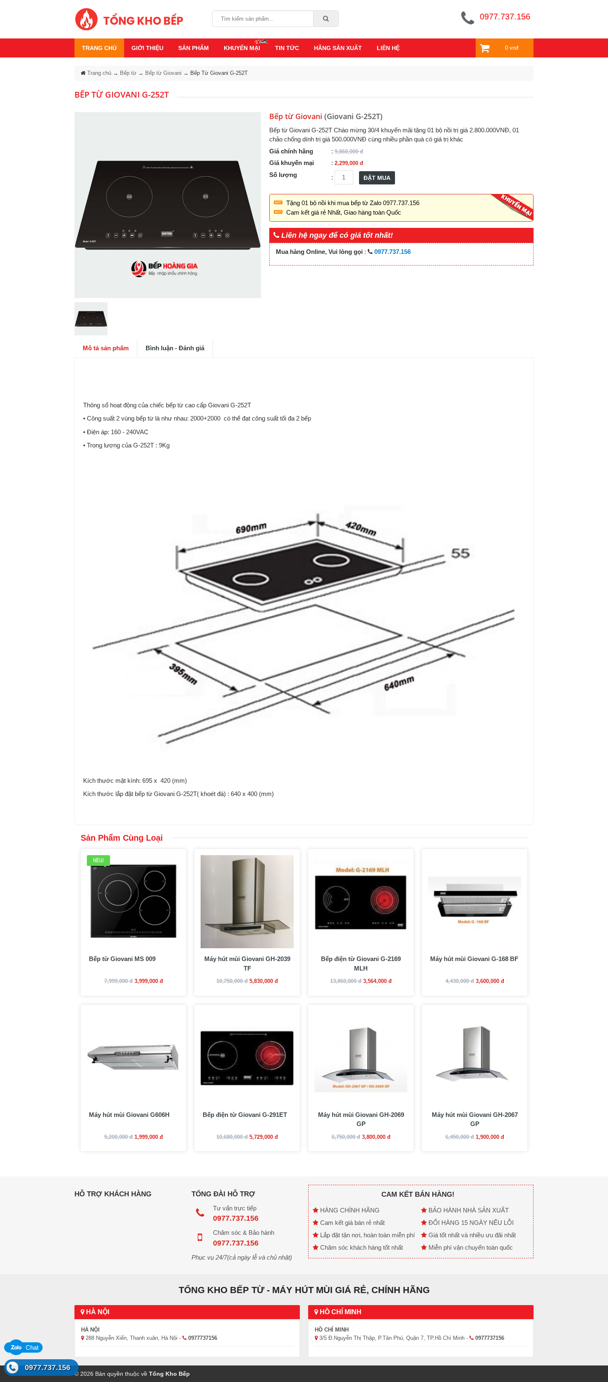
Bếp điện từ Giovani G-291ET (245, 1114)
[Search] (326, 18)
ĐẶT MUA (377, 178)
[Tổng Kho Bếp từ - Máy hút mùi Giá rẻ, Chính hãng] (128, 18)
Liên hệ (388, 48)
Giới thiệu (147, 48)
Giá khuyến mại (291, 162)
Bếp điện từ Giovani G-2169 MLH (361, 963)
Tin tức (287, 48)
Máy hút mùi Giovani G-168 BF (474, 958)
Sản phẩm (193, 48)
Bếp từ (128, 73)
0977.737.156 (47, 1367)
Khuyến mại (242, 48)
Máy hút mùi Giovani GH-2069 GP (361, 1119)
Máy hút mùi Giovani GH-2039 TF (247, 963)
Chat (31, 1347)
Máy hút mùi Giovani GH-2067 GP (475, 1119)
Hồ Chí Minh (339, 1311)
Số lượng (283, 174)
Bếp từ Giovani (163, 73)
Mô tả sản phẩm (106, 347)
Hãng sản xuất (338, 48)
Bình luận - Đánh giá (175, 347)
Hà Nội (96, 1311)
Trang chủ (99, 48)
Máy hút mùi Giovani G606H (129, 1114)
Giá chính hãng (291, 151)
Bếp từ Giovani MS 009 (122, 958)
